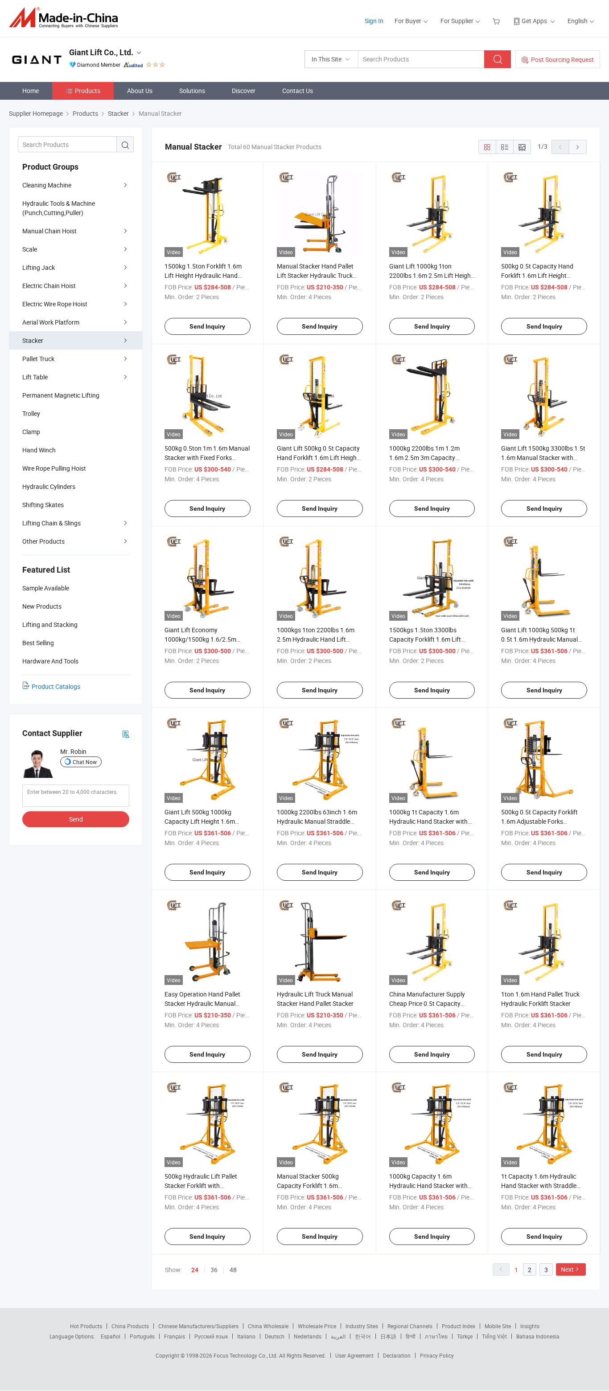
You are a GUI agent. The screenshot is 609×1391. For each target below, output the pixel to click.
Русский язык (211, 1336)
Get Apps (534, 20)
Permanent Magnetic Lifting (60, 395)
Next (567, 1269)
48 (233, 1269)
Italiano (246, 1336)
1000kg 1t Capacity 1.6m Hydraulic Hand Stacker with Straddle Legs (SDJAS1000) (428, 821)
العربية (338, 1336)
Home (30, 90)
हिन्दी (411, 1336)
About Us (139, 90)
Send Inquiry (207, 326)
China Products (130, 1326)
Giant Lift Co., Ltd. (101, 52)
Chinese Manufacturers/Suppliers (198, 1326)
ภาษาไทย (436, 1336)
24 (194, 1269)
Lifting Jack (38, 267)
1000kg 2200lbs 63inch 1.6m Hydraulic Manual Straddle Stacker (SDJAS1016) (317, 821)
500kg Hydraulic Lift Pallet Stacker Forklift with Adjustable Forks (201, 1185)
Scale (29, 249)
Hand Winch (39, 450)
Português (142, 1336)
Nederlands (307, 1336)
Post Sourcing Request (562, 59)
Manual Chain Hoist (49, 231)
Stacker (32, 340)
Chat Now (85, 761)
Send (76, 819)
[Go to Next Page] (577, 147)
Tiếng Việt (494, 1336)
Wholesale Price (317, 1326)
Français (174, 1336)
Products (87, 90)
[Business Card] (125, 734)
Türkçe (465, 1336)
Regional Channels (409, 1326)
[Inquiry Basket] (497, 20)
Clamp (31, 431)
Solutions (192, 90)
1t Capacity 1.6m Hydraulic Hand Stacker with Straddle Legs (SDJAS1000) (538, 1185)
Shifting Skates (43, 504)
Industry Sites (362, 1326)
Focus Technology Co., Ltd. (246, 1355)
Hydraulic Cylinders (48, 486)
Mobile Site (498, 1326)
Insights (529, 1326)
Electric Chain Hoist (49, 285)
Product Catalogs (56, 686)
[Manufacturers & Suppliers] (66, 17)
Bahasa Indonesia (538, 1336)
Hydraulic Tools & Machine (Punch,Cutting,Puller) (58, 208)
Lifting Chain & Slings (51, 523)
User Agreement (354, 1355)
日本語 (388, 1336)
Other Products (43, 541)
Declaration (397, 1355)
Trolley (31, 413)
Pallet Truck (38, 358)
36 (214, 1269)
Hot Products (86, 1326)
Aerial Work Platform (50, 322)
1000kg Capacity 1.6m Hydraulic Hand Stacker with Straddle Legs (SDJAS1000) (428, 1185)
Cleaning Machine (46, 185)
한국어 (363, 1336)
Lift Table (35, 377)
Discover (243, 90)
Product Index (458, 1326)
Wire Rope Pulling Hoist (54, 468)
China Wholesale (268, 1326)
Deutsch (274, 1336)
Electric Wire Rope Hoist (54, 304)
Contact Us (297, 90)
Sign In (374, 20)
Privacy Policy (437, 1355)
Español (110, 1336)
